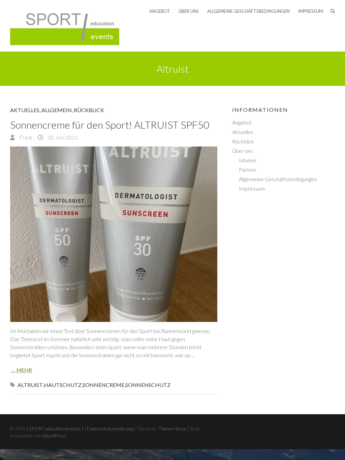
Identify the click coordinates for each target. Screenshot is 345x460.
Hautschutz (63, 385)
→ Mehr (21, 370)
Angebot (159, 11)
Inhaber (248, 160)
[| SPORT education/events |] (64, 25)
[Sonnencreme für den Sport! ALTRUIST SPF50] (113, 234)
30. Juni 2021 (62, 137)
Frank (25, 137)
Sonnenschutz (147, 385)
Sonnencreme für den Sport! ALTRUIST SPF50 (109, 125)
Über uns (189, 11)
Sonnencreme (103, 385)
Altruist (30, 385)
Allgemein (56, 110)
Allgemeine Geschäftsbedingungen (248, 11)
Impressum (310, 11)
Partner (248, 169)
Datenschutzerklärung (110, 428)
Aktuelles (24, 110)
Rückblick (89, 110)
